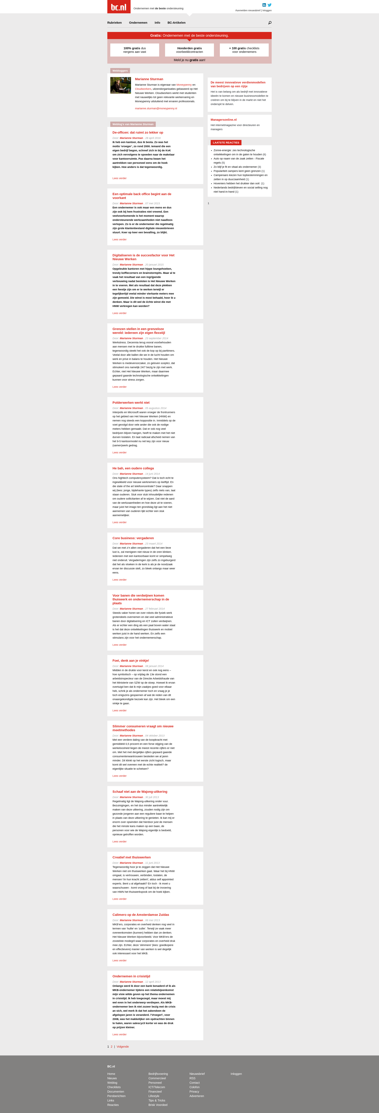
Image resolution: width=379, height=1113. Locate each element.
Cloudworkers (143, 88)
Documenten (115, 1091)
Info (157, 22)
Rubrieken (114, 22)
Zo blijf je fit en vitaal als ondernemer (235, 166)
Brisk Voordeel (157, 1104)
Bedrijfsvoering (158, 1073)
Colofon (195, 1087)
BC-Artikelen (177, 22)
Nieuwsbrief (197, 1073)
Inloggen (267, 10)
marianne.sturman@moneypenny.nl (156, 108)
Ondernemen (138, 22)
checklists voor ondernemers (244, 50)
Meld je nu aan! (189, 60)
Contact (195, 1082)
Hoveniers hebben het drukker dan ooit (237, 183)
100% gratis (132, 48)
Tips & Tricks (156, 1100)
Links (110, 1100)
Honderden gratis (189, 48)
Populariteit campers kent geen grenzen (237, 171)
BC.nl (111, 1066)
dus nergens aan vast (134, 50)
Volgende (123, 1046)
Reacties (113, 1104)
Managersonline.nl (224, 119)
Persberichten (116, 1096)
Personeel (155, 1082)
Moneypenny (184, 84)
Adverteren (197, 1096)
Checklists (114, 1087)
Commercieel (157, 1078)
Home (111, 1073)
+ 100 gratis (237, 48)
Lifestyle (153, 1096)
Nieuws (112, 1078)
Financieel (155, 1091)
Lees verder (120, 178)
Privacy (194, 1091)
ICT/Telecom (156, 1087)
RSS (192, 1078)
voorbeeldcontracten (189, 50)
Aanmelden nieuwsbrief (247, 10)
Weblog (112, 1082)
